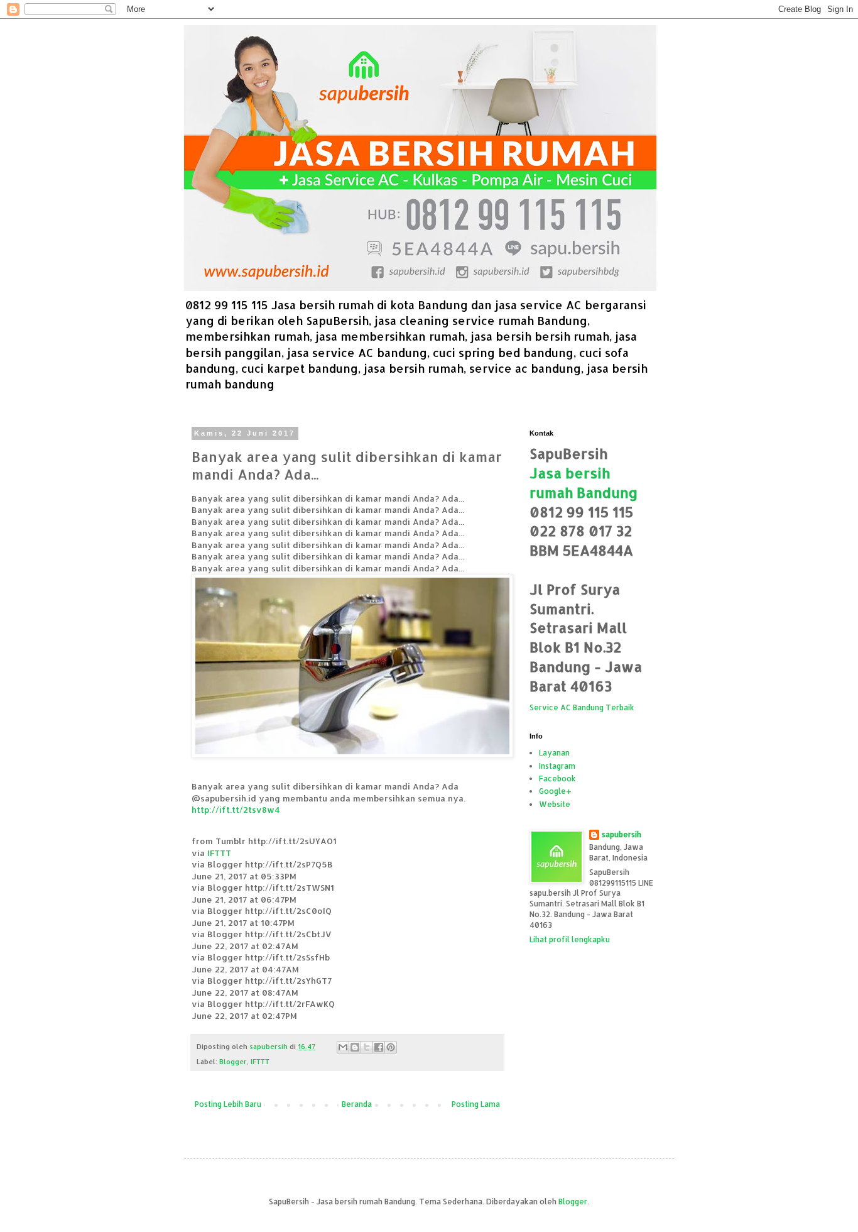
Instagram (557, 766)
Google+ (555, 791)
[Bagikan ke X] (367, 1047)
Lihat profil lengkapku (569, 939)
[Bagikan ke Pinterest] (390, 1047)
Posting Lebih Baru (228, 1104)
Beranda (357, 1104)
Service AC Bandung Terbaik (581, 707)
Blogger (233, 1061)
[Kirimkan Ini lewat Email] (343, 1047)
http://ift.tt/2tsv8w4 (236, 809)
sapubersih (621, 834)
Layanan (554, 752)
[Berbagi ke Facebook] (378, 1047)
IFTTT (219, 852)
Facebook (557, 778)
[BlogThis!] (355, 1047)
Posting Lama (476, 1104)
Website (554, 804)
